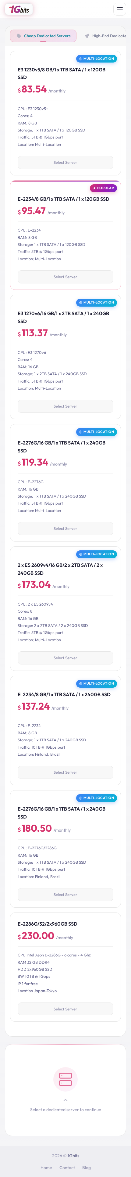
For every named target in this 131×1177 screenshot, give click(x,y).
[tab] (43, 36)
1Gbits (73, 1155)
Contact (67, 1167)
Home (46, 1167)
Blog (86, 1167)
